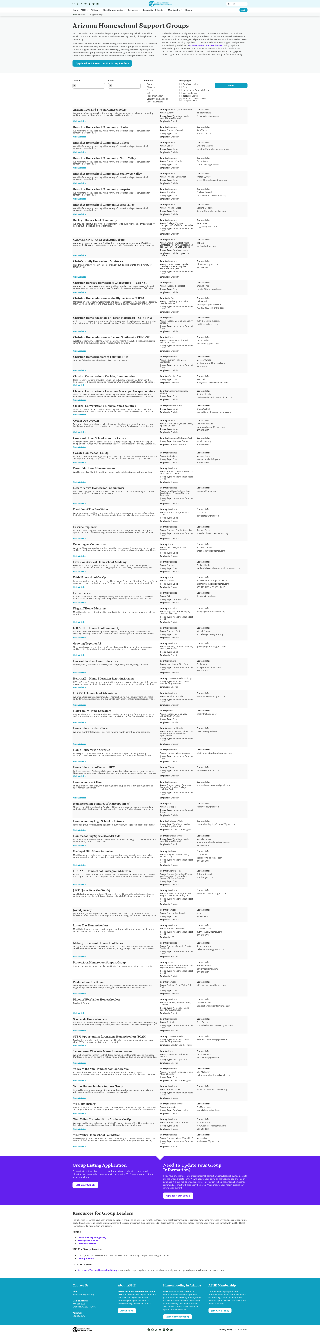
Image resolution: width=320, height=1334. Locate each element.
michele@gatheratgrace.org (210, 634)
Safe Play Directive (87, 1243)
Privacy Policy (225, 1329)
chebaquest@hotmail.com (209, 305)
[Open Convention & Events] (165, 10)
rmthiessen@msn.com (207, 324)
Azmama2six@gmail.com (208, 116)
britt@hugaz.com (205, 877)
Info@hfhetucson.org (206, 714)
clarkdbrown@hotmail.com (209, 858)
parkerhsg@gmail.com (207, 969)
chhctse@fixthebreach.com (209, 289)
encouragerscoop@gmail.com (211, 551)
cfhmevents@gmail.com (208, 264)
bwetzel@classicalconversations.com (214, 412)
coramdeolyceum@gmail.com (211, 427)
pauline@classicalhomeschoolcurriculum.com (218, 568)
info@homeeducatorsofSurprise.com (214, 753)
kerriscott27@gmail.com (208, 516)
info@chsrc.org (204, 441)
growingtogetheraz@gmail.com (211, 647)
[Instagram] (77, 4)
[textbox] (77, 86)
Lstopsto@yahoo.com (207, 491)
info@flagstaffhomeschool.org (211, 612)
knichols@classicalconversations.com (214, 397)
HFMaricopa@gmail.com (208, 807)
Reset (231, 85)
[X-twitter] (81, 4)
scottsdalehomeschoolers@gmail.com (215, 1025)
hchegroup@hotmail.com (209, 667)
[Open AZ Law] (99, 10)
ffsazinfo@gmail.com (206, 596)
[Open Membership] (182, 10)
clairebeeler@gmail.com (208, 164)
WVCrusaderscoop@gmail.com (211, 1126)
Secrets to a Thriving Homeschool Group (97, 1270)
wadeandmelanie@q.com (208, 459)
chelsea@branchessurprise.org (211, 196)
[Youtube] (85, 4)
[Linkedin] (89, 4)
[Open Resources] (140, 10)
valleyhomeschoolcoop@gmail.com (213, 1075)
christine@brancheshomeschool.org (214, 149)
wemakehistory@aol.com (208, 1110)
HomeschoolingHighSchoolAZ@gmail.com (216, 824)
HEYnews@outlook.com (208, 770)
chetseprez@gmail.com (208, 344)
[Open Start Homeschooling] (125, 10)
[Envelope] (97, 4)
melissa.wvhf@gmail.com (208, 1141)
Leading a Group (86, 1258)
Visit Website (79, 121)
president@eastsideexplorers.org (212, 533)
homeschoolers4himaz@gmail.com (213, 785)
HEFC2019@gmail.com (207, 731)
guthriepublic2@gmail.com (209, 932)
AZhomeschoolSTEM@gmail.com (212, 1040)
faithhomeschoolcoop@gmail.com (213, 584)
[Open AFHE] (87, 10)
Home (74, 14)
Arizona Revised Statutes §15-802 (205, 45)
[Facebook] (73, 4)
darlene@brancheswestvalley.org (212, 211)
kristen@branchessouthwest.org (212, 180)
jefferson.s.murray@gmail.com (211, 985)
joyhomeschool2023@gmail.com (212, 894)
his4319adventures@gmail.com (211, 696)
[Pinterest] (93, 4)
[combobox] (237, 4)
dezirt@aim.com (204, 133)
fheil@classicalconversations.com (212, 383)
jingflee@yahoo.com (206, 246)
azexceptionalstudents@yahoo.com (213, 842)
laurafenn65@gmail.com (208, 1058)
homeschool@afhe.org (83, 1294)
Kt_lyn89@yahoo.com (207, 227)
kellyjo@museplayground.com (211, 949)
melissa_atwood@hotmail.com (211, 363)
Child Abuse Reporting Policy (92, 1237)
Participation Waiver (88, 1240)
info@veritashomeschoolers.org (212, 1089)
